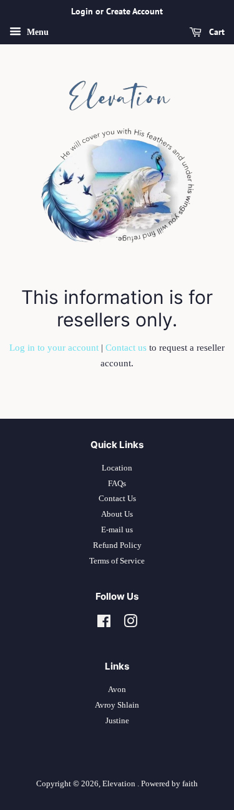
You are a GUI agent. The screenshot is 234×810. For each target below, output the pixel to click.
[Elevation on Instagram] (130, 624)
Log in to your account (54, 348)
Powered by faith (169, 783)
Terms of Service (117, 561)
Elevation (119, 783)
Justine (117, 720)
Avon (117, 689)
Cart (216, 31)
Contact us (126, 348)
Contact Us (117, 498)
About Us (117, 514)
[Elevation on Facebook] (104, 624)
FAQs (117, 483)
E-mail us (117, 529)
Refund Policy (117, 545)
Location (117, 468)
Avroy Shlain (117, 705)
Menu (36, 32)
